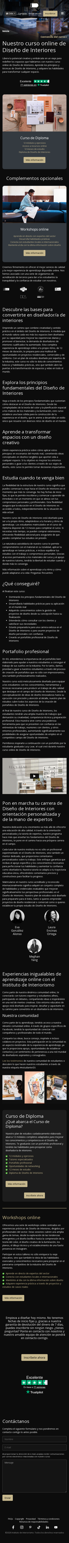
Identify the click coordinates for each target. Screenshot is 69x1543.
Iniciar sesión (35, 13)
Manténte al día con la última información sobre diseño (34, 1280)
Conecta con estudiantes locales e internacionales (34, 242)
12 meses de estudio (34, 149)
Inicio (5, 31)
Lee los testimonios (12, 1060)
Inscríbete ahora (34, 1195)
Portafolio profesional (20, 1162)
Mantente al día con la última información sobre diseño (34, 245)
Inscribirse (50, 13)
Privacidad (31, 1519)
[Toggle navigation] (62, 13)
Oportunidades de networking (24, 1166)
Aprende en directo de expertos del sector (27, 1273)
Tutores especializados (20, 1159)
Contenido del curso (53, 37)
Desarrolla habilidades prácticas (34, 239)
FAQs (10, 1519)
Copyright (19, 1519)
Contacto (22, 13)
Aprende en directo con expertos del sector (34, 236)
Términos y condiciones (48, 1519)
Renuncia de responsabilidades (33, 1521)
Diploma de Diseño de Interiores (34, 152)
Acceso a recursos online (34, 146)
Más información (34, 159)
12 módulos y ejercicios (34, 143)
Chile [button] (11, 13)
